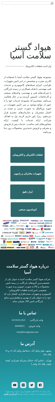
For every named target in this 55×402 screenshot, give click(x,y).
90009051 (20, 326)
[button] (27, 155)
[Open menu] (6, 8)
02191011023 (18, 320)
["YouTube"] (15, 385)
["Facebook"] (40, 385)
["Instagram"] (23, 385)
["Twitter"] (32, 385)
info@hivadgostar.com (27, 332)
